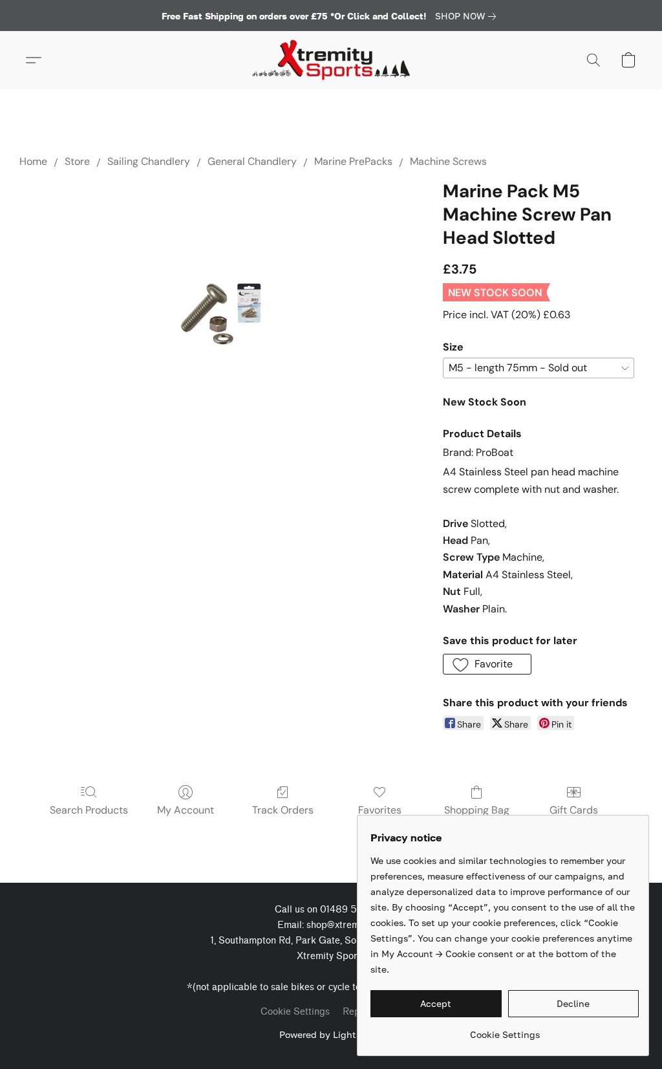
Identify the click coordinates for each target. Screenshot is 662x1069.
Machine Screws (448, 161)
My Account (185, 810)
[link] (468, 16)
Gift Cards (574, 810)
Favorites (379, 810)
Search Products (89, 810)
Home (33, 161)
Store (77, 161)
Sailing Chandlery (148, 161)
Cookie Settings (295, 1011)
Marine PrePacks (353, 161)
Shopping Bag (476, 810)
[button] (331, 60)
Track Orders (283, 810)
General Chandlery (252, 161)
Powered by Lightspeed (331, 1034)
